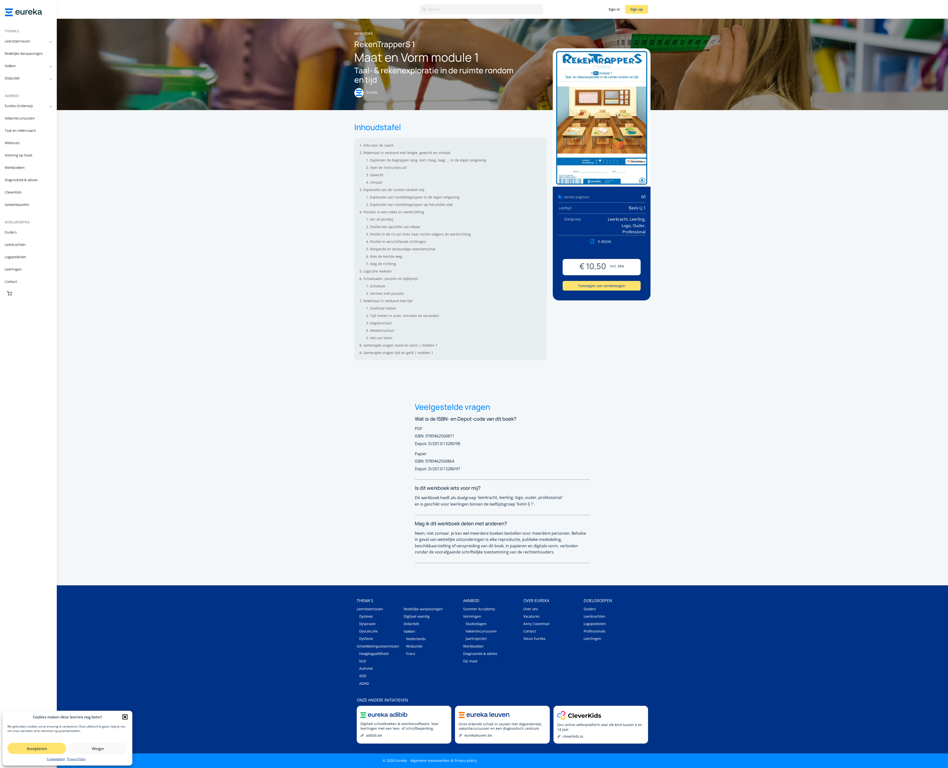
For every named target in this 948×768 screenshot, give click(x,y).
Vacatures (531, 616)
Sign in (614, 9)
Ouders (590, 609)
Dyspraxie (367, 623)
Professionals (595, 631)
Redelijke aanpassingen (423, 609)
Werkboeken (473, 646)
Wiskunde (414, 646)
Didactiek (411, 623)
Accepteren (37, 748)
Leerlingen (592, 638)
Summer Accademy (479, 609)
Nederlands (416, 638)
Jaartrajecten (476, 638)
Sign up (636, 9)
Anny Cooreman (536, 623)
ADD (362, 675)
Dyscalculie (368, 631)
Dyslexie (366, 616)
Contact (529, 631)
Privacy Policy (76, 759)
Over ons (530, 609)
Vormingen (472, 616)
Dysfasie (366, 638)
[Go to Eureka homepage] (23, 12)
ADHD (364, 683)
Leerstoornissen (370, 609)
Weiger (98, 748)
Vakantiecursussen (481, 631)
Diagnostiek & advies (480, 653)
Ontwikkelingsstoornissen (378, 646)
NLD (362, 661)
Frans (410, 653)
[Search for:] (481, 9)
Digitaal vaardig (417, 616)
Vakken (409, 631)
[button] (124, 716)
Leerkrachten (594, 616)
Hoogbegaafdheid (374, 653)
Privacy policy (465, 760)
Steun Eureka (534, 638)
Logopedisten (595, 623)
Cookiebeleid (56, 759)
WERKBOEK (363, 33)
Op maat (470, 661)
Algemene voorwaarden (430, 760)
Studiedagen (476, 623)
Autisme (366, 668)
